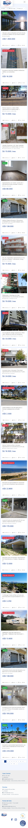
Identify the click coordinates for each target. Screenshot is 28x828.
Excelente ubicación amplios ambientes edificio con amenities (13, 71)
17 (11, 763)
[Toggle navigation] (24, 2)
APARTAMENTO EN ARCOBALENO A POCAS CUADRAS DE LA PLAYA (12, 408)
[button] (2, 22)
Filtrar (3, 8)
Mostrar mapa (12, 8)
